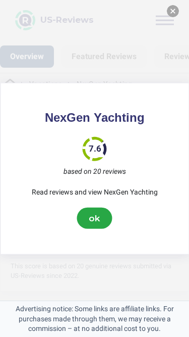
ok (95, 218)
